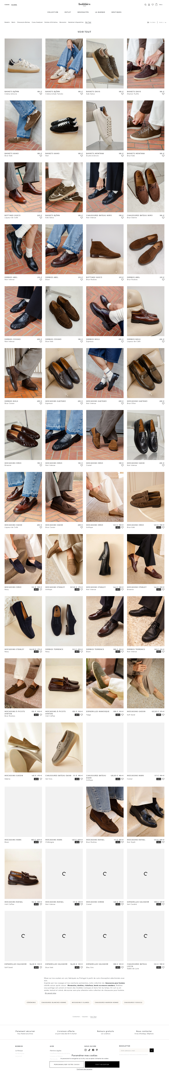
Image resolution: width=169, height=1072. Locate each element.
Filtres (152, 22)
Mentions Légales (55, 1050)
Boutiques (117, 12)
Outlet (68, 12)
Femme (7, 4)
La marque (100, 12)
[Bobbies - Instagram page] (85, 1050)
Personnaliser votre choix (67, 1064)
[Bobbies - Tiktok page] (89, 1050)
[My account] (149, 4)
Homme (14, 4)
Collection (52, 12)
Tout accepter (102, 1064)
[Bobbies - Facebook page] (93, 1050)
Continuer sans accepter (84, 1069)
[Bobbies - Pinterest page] (97, 1050)
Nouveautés (83, 12)
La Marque (19, 1050)
